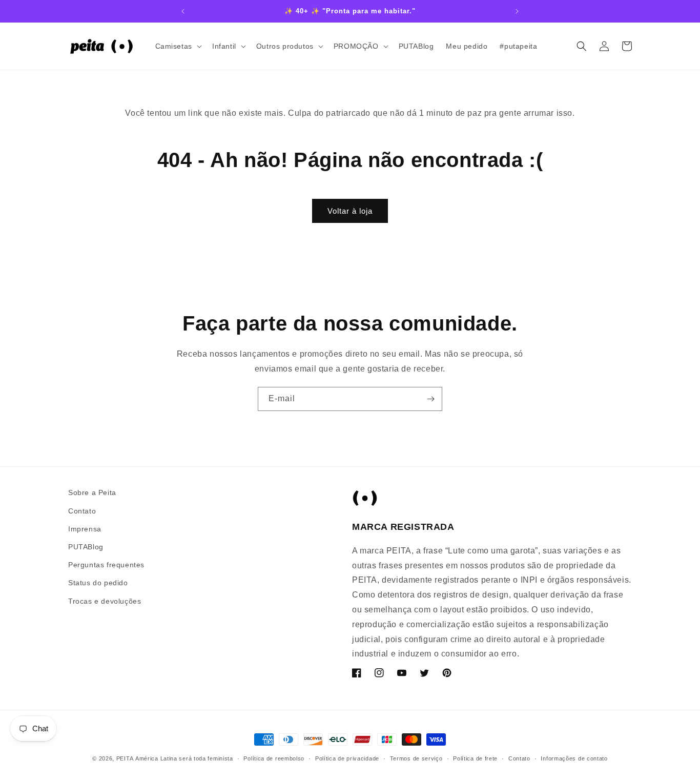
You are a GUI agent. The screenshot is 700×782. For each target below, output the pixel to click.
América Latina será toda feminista (184, 758)
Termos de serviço (416, 758)
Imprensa (84, 528)
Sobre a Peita (92, 492)
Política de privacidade (347, 758)
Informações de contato (574, 758)
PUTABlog (86, 546)
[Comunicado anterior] (183, 11)
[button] (177, 46)
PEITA (125, 758)
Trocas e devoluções (104, 600)
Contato (82, 510)
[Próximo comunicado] (517, 11)
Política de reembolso (273, 758)
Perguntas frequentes (106, 565)
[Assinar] (430, 399)
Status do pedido (98, 583)
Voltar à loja (350, 211)
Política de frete (475, 758)
